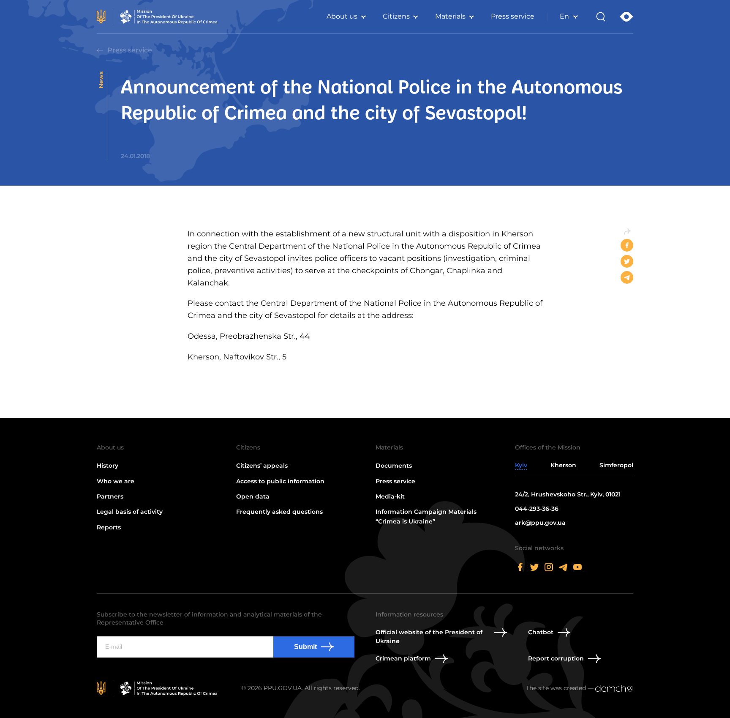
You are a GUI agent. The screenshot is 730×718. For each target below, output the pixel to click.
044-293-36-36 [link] (536, 508)
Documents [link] (394, 465)
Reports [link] (109, 527)
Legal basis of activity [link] (130, 511)
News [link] (101, 79)
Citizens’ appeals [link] (262, 465)
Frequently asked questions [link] (279, 511)
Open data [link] (253, 496)
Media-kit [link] (390, 496)
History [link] (107, 465)
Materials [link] (450, 16)
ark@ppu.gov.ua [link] (540, 522)
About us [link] (342, 16)
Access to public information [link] (280, 481)
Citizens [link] (396, 16)
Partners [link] (110, 496)
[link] (158, 16)
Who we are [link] (115, 481)
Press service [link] (512, 16)
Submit (305, 646)
